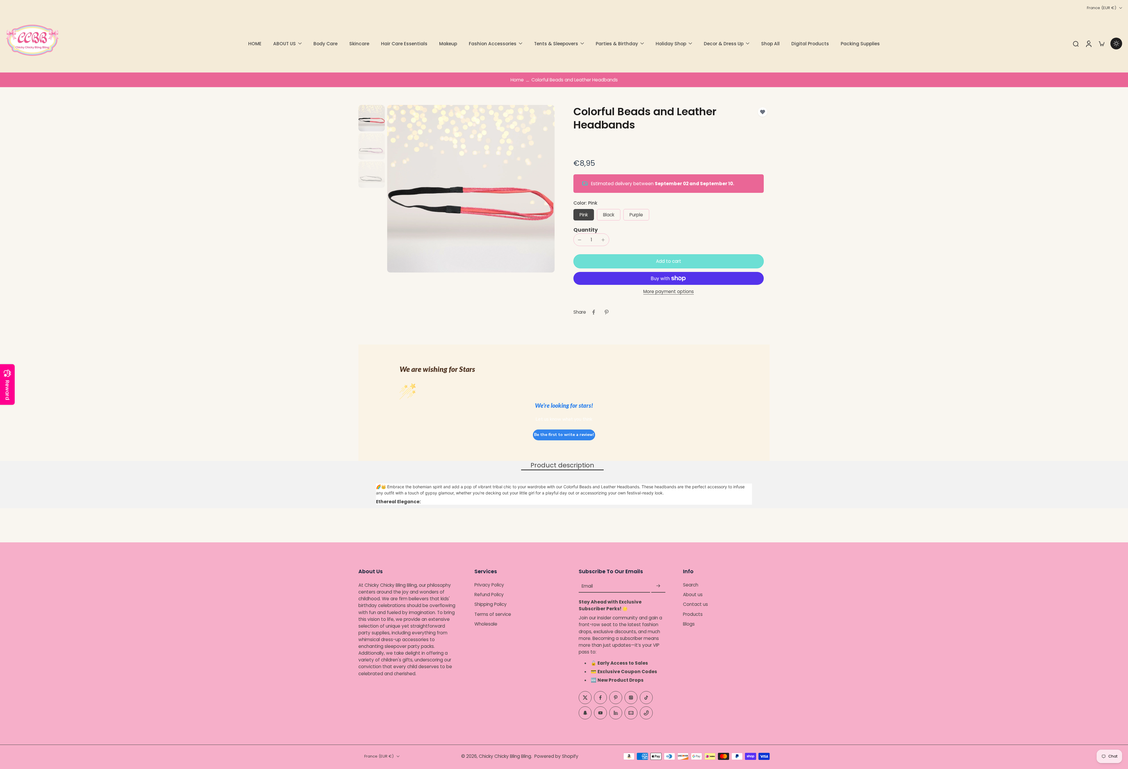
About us (693, 595)
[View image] (371, 118)
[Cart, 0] (1101, 43)
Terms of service (492, 614)
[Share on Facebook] (593, 312)
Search (690, 585)
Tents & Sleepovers (556, 44)
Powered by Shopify (556, 756)
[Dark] (1116, 43)
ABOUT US (284, 44)
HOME (254, 44)
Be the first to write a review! (564, 434)
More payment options (668, 292)
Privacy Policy (489, 585)
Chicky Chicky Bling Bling (505, 756)
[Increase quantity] (603, 240)
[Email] (631, 712)
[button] (668, 261)
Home (517, 80)
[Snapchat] (585, 712)
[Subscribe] (658, 586)
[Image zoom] (471, 189)
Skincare (359, 44)
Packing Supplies (860, 44)
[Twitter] (585, 697)
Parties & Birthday (617, 44)
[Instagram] (631, 697)
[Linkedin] (615, 712)
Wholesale (485, 624)
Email (587, 586)
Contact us (695, 604)
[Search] (1075, 43)
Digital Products (810, 44)
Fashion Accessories (492, 44)
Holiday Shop (671, 44)
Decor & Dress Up (723, 44)
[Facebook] (600, 697)
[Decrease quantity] (579, 239)
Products (693, 614)
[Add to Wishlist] (762, 112)
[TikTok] (646, 697)
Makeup (448, 44)
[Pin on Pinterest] (606, 312)
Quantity (585, 229)
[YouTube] (600, 712)
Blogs (689, 624)
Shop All (770, 44)
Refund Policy (489, 595)
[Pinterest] (615, 697)
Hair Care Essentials (404, 44)
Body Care (325, 44)
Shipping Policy (490, 604)
